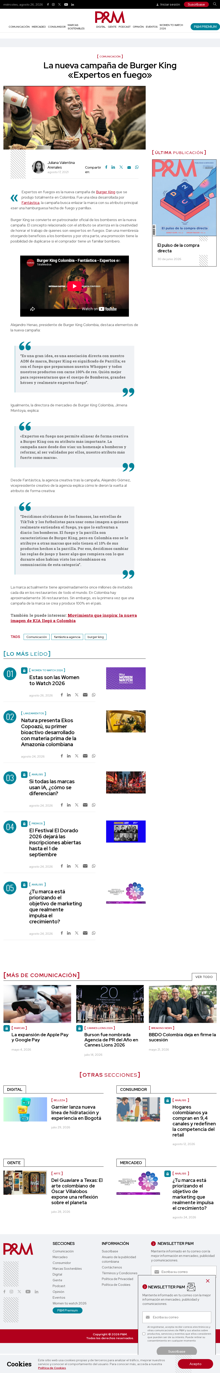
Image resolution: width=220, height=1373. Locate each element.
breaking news (161, 1028)
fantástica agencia (67, 637)
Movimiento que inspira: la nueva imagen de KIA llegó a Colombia (74, 617)
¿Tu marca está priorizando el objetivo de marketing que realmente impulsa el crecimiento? (55, 906)
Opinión (138, 26)
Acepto (195, 1364)
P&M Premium (205, 26)
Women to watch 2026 (70, 1303)
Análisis (181, 1100)
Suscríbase (196, 4)
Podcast (125, 26)
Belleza (59, 1100)
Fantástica (30, 202)
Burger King (105, 192)
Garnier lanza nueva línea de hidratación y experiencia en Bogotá (76, 1112)
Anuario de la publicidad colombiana (119, 1259)
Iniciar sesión (170, 4)
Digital (101, 26)
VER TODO (204, 977)
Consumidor (57, 26)
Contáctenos (112, 1267)
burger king (96, 637)
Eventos (151, 26)
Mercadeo (39, 26)
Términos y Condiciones (120, 1273)
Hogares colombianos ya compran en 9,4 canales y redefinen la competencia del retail (194, 1121)
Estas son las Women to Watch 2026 (54, 680)
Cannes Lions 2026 (100, 1028)
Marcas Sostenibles (76, 26)
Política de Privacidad (117, 1279)
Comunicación (19, 26)
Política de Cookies (52, 1368)
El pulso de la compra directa (178, 248)
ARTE (57, 1173)
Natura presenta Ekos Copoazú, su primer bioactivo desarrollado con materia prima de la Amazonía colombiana (48, 732)
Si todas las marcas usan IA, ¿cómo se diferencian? (52, 787)
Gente (112, 26)
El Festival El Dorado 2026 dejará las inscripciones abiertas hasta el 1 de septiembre (55, 842)
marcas (19, 1028)
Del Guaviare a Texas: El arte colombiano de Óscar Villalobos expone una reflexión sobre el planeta (77, 1191)
